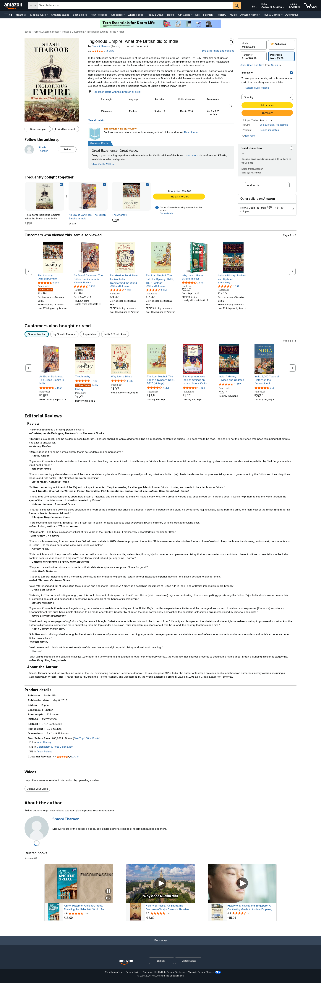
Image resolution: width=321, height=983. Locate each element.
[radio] (253, 45)
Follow (67, 149)
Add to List (253, 185)
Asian (121, 32)
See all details (96, 120)
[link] (88, 196)
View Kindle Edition (103, 164)
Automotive (292, 14)
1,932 (130, 380)
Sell (197, 14)
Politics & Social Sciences (46, 32)
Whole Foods (135, 14)
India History (86, 387)
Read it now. (191, 132)
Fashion (208, 14)
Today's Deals (155, 14)
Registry (221, 14)
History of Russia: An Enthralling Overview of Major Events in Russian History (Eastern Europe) (167, 907)
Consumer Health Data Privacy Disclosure (164, 972)
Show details (166, 213)
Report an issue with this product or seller (117, 91)
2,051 (166, 387)
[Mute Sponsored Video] (108, 898)
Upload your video (37, 788)
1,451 (201, 387)
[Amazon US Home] (126, 962)
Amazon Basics (60, 14)
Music (233, 14)
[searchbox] (135, 5)
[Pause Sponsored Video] (108, 891)
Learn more (191, 155)
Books (170, 14)
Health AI (21, 14)
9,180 (94, 380)
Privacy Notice (133, 972)
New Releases (98, 14)
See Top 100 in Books (87, 738)
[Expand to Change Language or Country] (171, 961)
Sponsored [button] (30, 858)
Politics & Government (73, 32)
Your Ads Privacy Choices (201, 972)
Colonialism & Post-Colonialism (55, 746)
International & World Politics (101, 32)
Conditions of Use (114, 972)
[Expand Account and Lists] (283, 7)
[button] (8, 14)
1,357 (237, 384)
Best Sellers (80, 14)
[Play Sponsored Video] (160, 883)
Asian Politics (44, 751)
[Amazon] (13, 5)
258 (272, 387)
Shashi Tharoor (101, 46)
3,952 (58, 387)
